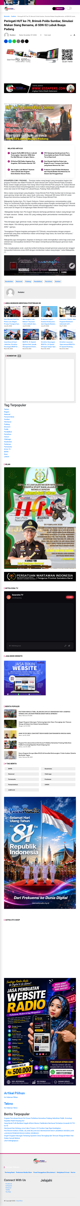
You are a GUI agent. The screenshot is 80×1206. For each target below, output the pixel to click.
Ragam (6, 412)
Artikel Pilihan (14, 1081)
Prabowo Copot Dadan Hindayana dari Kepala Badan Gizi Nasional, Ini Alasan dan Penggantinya (57, 172)
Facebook (9, 1172)
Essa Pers (19, 1189)
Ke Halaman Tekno (11, 1096)
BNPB (6, 452)
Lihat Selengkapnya (11, 1129)
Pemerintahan (9, 417)
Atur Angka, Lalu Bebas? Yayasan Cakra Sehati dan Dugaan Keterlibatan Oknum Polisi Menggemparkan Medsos (22, 172)
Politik (6, 429)
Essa (6, 454)
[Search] (75, 2)
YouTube (8, 1180)
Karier (73, 1160)
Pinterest (8, 1176)
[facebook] (6, 41)
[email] (22, 41)
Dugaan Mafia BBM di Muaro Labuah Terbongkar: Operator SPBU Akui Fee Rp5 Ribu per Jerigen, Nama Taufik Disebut (24, 155)
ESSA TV (7, 449)
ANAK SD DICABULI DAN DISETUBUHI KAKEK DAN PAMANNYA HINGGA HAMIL (45, 721)
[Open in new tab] (69, 634)
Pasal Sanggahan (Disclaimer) (44, 1160)
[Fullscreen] (65, 634)
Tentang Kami (10, 1160)
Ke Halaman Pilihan (11, 1085)
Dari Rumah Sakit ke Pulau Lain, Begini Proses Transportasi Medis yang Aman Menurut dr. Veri (56, 163)
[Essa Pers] (9, 8)
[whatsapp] (14, 41)
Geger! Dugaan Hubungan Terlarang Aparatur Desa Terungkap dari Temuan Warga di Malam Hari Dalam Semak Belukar (45, 711)
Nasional (19, 281)
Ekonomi (7, 427)
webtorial (11, 778)
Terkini (6, 409)
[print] (18, 41)
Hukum (6, 437)
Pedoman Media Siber (24, 1160)
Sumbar (13, 16)
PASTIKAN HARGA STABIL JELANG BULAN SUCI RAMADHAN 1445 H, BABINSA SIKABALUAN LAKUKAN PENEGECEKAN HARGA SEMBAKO (44, 701)
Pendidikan (38, 281)
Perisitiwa (7, 434)
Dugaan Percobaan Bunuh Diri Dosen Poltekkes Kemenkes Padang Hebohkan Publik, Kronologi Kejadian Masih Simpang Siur (45, 732)
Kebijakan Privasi (63, 1160)
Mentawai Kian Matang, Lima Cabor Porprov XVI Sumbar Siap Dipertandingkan (32, 1116)
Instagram (9, 1174)
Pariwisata (8, 447)
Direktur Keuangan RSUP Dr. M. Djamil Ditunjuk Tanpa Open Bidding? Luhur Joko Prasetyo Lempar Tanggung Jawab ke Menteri (48, 344)
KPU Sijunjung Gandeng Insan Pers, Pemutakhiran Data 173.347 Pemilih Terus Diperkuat (57, 155)
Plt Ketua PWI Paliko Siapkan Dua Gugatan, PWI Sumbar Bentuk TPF (23, 162)
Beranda (6, 16)
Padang (28, 281)
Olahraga (7, 439)
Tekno (8, 1092)
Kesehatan (9, 281)
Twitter (8, 1178)
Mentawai (7, 422)
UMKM (6, 457)
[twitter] (10, 41)
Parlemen (7, 444)
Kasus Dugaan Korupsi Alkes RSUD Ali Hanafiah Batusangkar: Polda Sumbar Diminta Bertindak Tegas (47, 742)
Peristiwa (48, 281)
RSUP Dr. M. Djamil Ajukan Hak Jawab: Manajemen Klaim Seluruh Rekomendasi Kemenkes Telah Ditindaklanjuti (30, 344)
